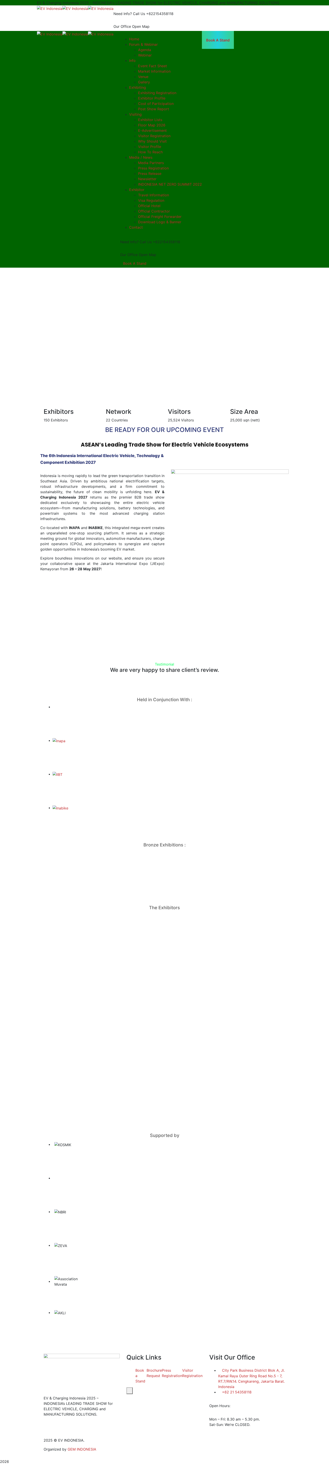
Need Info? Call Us (129, 13)
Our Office (122, 26)
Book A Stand (134, 263)
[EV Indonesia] (49, 8)
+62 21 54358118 (237, 1392)
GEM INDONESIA (82, 1449)
